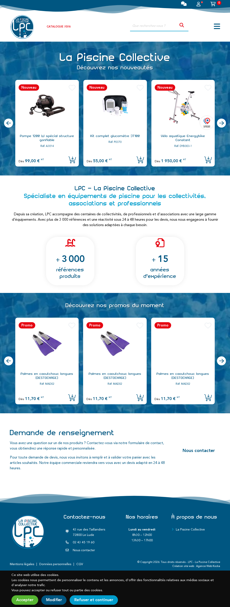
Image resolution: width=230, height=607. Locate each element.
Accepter (24, 600)
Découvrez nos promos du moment (115, 305)
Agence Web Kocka (208, 566)
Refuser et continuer (93, 600)
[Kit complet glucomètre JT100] (115, 106)
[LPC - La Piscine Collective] (22, 27)
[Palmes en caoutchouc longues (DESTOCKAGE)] (47, 343)
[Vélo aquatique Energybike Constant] (183, 106)
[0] (213, 5)
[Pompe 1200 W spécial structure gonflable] (47, 106)
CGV (79, 564)
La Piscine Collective (190, 529)
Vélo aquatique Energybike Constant (183, 138)
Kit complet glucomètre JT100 (115, 136)
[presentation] (8, 123)
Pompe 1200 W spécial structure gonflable (47, 138)
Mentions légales (22, 564)
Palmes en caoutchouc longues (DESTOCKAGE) (47, 376)
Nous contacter (198, 451)
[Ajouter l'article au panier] (72, 160)
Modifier (54, 600)
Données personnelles (55, 564)
